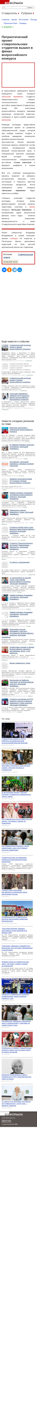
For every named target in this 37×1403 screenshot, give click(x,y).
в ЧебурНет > (8, 27)
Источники (23, 20)
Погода (33, 20)
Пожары (22, 23)
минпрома (6, 120)
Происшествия (10, 23)
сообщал (14, 238)
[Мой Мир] (19, 269)
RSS (16, 1124)
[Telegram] (14, 269)
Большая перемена (12, 97)
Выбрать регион (6, 1122)
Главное (5, 20)
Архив (14, 20)
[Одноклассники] (9, 269)
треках (32, 207)
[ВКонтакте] (4, 269)
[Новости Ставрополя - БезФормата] (12, 2)
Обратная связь (6, 1120)
